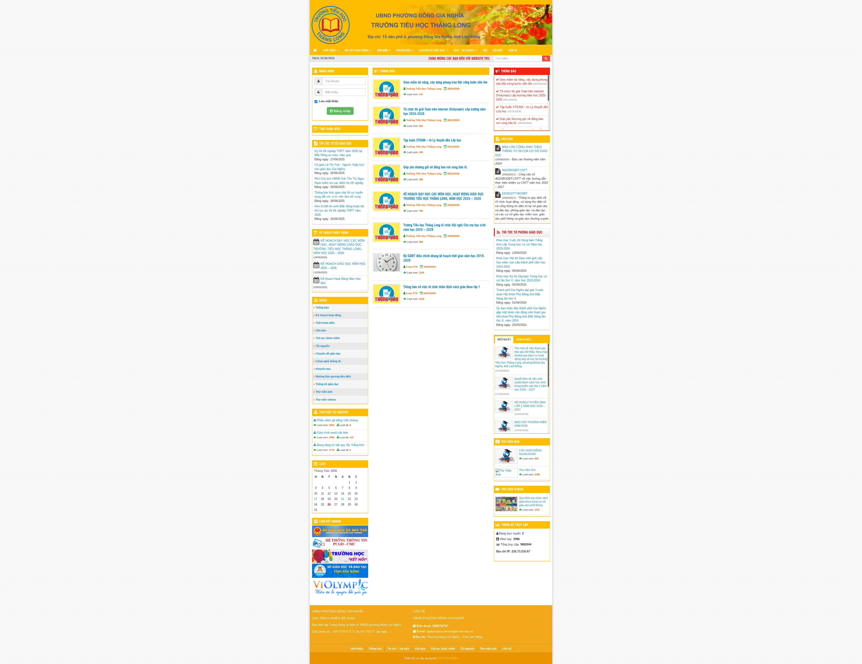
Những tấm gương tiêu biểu (333, 376)
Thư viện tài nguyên (333, 412)
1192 (537, 509)
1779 (331, 450)
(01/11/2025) (514, 111)
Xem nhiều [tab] (523, 339)
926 (536, 458)
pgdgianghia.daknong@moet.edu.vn (450, 631)
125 (352, 437)
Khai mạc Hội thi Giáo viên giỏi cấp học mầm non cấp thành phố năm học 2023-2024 (520, 262)
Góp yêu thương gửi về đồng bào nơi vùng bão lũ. (435, 167)
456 (421, 241)
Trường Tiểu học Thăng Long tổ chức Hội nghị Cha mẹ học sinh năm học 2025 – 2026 (444, 228)
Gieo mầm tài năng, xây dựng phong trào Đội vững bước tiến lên (445, 82)
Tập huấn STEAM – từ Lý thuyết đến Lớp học (432, 140)
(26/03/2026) (540, 83)
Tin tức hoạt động (356, 50)
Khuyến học (323, 369)
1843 (331, 425)
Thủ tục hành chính (328, 338)
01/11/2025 (453, 146)
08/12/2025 (453, 120)
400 (421, 126)
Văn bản (382, 50)
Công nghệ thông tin (328, 361)
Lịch (322, 464)
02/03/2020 (430, 266)
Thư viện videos (326, 399)
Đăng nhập (326, 71)
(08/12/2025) (510, 99)
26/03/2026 (453, 88)
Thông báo (387, 71)
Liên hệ (512, 50)
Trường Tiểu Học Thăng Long (424, 88)
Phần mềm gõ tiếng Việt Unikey (337, 420)
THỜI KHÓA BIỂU (329, 129)
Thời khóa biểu (325, 322)
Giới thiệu (329, 50)
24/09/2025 (453, 205)
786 (421, 211)
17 (315, 499)
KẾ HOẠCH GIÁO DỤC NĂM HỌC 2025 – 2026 (343, 266)
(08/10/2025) (525, 123)
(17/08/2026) (502, 394)
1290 (537, 474)
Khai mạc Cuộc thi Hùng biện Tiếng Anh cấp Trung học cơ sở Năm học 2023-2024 (519, 244)
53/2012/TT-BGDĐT (515, 193)
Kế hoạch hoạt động (333, 232)
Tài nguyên (403, 50)
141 (421, 94)
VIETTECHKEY (448, 658)
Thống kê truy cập (514, 525)
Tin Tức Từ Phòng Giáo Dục (522, 232)
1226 (421, 299)
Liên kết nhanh (330, 521)
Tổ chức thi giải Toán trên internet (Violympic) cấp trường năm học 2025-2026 (444, 112)
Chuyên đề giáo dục (432, 50)
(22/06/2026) (521, 414)
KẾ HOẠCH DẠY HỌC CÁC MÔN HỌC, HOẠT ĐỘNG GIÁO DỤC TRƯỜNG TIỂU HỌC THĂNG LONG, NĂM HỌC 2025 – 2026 (443, 197)
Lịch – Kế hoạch (464, 50)
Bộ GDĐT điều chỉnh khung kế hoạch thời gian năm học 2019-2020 (444, 258)
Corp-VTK (412, 266)
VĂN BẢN (507, 139)
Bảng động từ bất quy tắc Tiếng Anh (340, 445)
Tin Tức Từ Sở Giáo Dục (335, 143)
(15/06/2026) (521, 430)
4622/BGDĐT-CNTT (515, 170)
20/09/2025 (453, 236)
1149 (421, 272)
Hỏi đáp (498, 50)
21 (342, 499)
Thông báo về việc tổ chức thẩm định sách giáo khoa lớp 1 (441, 287)
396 (421, 179)
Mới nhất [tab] (504, 339)
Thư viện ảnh (324, 391)
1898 (331, 437)
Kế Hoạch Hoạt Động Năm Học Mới (341, 281)
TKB (485, 50)
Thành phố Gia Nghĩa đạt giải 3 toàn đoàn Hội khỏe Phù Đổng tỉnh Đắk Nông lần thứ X (519, 294)
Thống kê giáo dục (327, 384)
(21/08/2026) (502, 370)
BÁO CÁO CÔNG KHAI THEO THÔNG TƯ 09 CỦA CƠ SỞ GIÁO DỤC (521, 151)
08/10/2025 (453, 173)
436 (421, 152)
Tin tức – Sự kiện (398, 648)
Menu (323, 300)
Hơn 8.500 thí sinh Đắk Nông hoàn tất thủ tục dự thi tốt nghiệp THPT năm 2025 (339, 210)
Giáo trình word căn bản (332, 432)
